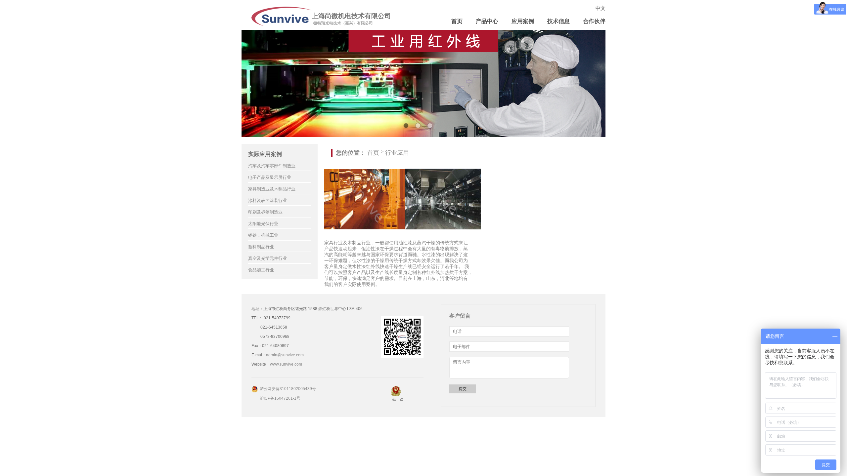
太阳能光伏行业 (263, 223)
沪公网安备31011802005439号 (288, 388)
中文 (600, 8)
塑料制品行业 (261, 246)
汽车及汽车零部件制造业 (271, 165)
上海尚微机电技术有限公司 (351, 16)
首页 (457, 21)
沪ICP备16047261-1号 (280, 398)
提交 (463, 388)
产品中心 (487, 21)
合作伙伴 (594, 21)
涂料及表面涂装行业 (267, 200)
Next (597, 83)
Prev (250, 83)
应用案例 (523, 21)
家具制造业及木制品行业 (271, 188)
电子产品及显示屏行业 (269, 177)
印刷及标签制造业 (265, 212)
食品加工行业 (261, 269)
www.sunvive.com (286, 364)
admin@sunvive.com (285, 355)
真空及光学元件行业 (267, 258)
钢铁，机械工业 (263, 235)
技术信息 (558, 21)
